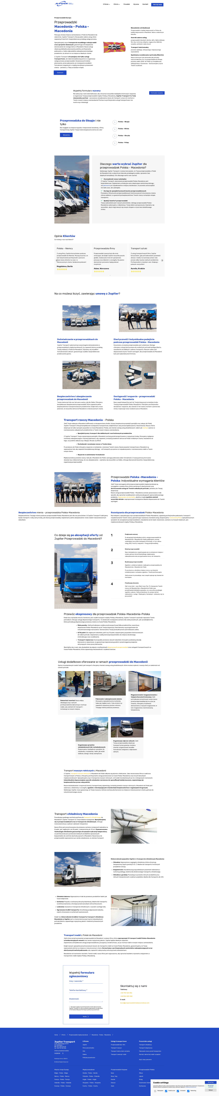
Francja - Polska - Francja (62, 1079)
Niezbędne (160, 1090)
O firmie (105, 4)
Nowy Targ (114, 1076)
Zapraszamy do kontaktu (126, 497)
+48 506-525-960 (126, 996)
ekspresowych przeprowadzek (118, 647)
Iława (112, 1073)
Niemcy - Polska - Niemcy (61, 1076)
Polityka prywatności (89, 1057)
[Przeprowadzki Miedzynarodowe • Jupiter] (64, 3)
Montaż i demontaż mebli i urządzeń (149, 1054)
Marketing (193, 1090)
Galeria (84, 1054)
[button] (136, 122)
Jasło (112, 1086)
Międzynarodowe (89, 1069)
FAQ (84, 1051)
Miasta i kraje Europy (61, 1069)
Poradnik (127, 4)
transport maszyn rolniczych (80, 773)
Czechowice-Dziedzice (145, 1082)
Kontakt (145, 4)
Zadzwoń (60, 72)
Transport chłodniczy (145, 1044)
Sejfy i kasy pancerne (145, 1059)
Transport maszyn (116, 1048)
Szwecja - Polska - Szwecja (62, 1086)
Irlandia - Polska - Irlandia (90, 1073)
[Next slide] (162, 260)
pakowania (106, 185)
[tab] (136, 122)
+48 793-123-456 (126, 993)
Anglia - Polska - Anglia (89, 1079)
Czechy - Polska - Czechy (90, 1086)
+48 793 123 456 (61, 1048)
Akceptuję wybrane (211, 1086)
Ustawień (182, 1090)
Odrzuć (211, 1090)
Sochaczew (142, 1086)
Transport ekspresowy (145, 1048)
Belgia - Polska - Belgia (61, 1073)
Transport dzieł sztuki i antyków (120, 1051)
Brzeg (141, 1079)
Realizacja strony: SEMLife (60, 1058)
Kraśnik (113, 1079)
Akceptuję (211, 1082)
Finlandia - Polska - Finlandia (91, 1076)
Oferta (116, 4)
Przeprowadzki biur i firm (118, 1044)
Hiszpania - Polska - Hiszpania (92, 1082)
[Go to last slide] (57, 260)
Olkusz (141, 1073)
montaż (145, 428)
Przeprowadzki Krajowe (119, 1069)
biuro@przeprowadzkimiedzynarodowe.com (134, 1003)
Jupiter (85, 1044)
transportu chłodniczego (92, 817)
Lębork (141, 1076)
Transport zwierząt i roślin (118, 1054)
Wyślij (85, 1016)
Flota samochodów (88, 1048)
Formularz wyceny (157, 93)
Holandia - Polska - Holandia (62, 1082)
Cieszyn (113, 1082)
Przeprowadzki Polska (146, 1069)
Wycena (136, 4)
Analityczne (171, 1090)
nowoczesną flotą (175, 518)
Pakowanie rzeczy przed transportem (150, 1051)
